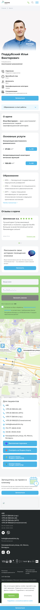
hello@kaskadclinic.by (14, 424)
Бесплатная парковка (18, 443)
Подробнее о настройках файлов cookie (20, 601)
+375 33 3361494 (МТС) (14, 413)
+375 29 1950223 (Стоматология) (18, 420)
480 (15, 304)
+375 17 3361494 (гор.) (14, 417)
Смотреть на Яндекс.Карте (20, 450)
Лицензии (20, 571)
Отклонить (28, 595)
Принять (11, 595)
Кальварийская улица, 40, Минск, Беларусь (19, 437)
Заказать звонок (20, 298)
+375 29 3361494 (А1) (13, 409)
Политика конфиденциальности (8, 571)
